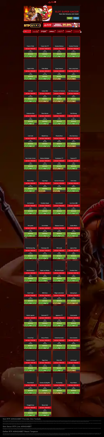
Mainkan (30, 54)
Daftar (76, 18)
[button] (81, 32)
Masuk (69, 18)
